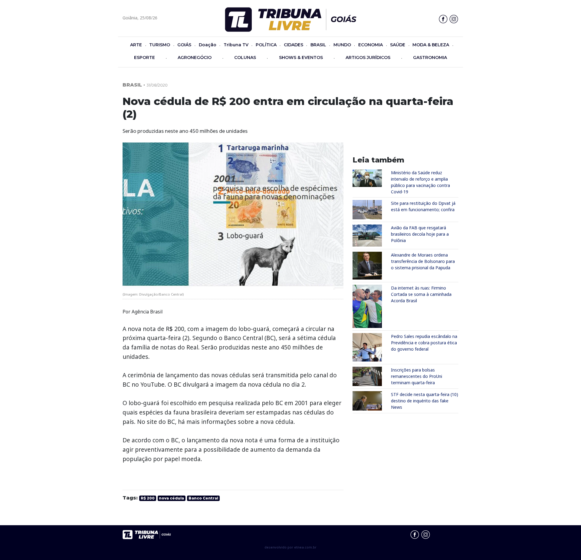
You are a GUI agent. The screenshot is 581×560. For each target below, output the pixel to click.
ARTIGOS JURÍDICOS (368, 57)
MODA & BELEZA (430, 44)
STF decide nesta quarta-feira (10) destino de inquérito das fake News (424, 400)
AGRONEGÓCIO (195, 57)
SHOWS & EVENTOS (301, 57)
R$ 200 (148, 498)
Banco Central (203, 498)
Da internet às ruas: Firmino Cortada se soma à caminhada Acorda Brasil (421, 294)
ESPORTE (144, 57)
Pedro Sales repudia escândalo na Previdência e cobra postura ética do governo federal (424, 342)
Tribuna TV (236, 44)
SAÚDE (397, 44)
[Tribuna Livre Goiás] (290, 19)
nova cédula (171, 498)
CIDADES (293, 44)
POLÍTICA (266, 44)
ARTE (136, 44)
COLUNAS (245, 57)
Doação (207, 44)
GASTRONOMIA (430, 57)
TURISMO (159, 44)
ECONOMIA (370, 44)
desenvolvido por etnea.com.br (290, 547)
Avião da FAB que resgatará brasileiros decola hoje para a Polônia (420, 234)
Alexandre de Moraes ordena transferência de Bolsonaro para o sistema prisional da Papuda (423, 261)
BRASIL (318, 44)
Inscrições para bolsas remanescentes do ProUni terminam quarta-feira (416, 376)
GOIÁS (184, 44)
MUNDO (342, 44)
